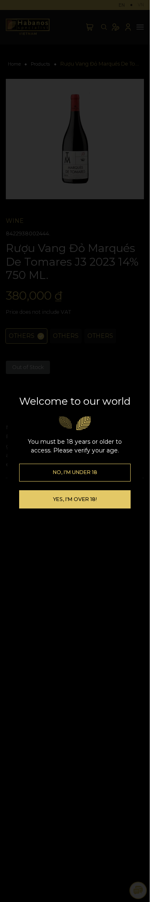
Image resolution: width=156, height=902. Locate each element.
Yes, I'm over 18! (75, 499)
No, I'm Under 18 (75, 472)
